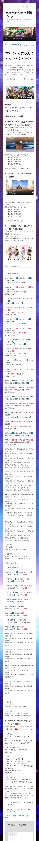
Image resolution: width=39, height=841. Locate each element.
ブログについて (17, 39)
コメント (12, 834)
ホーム (8, 39)
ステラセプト (26, 816)
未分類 (14, 816)
